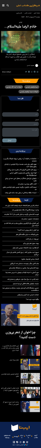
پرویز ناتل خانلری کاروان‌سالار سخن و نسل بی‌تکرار (22, 169)
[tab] (26, 200)
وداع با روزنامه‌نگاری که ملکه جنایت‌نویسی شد (25, 210)
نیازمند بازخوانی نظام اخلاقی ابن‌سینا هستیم (26, 283)
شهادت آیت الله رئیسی (14, 86)
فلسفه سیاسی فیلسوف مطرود (30, 259)
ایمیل (37, 119)
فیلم (20, 22)
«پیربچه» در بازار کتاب (32, 239)
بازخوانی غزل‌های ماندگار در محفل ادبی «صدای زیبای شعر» (21, 179)
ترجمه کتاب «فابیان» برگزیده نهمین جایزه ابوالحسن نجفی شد (20, 188)
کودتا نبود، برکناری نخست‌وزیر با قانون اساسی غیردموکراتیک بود (23, 174)
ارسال (9, 140)
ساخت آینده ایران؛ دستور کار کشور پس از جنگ (11, 403)
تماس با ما (28, 436)
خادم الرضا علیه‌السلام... (20, 26)
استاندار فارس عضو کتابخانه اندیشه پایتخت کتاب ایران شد (22, 205)
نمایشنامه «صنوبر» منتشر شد (30, 219)
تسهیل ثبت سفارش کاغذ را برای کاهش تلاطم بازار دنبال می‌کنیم (23, 253)
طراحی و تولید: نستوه (18, 445)
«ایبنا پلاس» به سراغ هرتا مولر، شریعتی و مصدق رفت (23, 279)
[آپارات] (27, 442)
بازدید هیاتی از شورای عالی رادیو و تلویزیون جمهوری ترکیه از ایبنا (10, 390)
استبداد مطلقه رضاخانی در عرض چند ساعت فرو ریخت (21, 192)
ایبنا (28, 7)
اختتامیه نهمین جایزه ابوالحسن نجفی (10, 375)
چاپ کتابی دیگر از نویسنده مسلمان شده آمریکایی (24, 263)
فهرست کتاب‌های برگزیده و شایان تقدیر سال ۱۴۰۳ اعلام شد (21, 214)
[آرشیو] (14, 442)
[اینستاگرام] (20, 442)
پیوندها (16, 436)
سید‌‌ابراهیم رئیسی (32, 86)
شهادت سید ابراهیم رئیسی (29, 91)
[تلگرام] (23, 442)
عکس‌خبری (19, 13)
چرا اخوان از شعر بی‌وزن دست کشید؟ (28, 230)
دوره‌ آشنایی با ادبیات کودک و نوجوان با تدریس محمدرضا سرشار (22, 273)
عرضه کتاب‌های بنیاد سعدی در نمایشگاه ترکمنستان (24, 268)
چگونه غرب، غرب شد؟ (32, 299)
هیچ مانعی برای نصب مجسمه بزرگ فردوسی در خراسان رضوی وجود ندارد (20, 165)
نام (38, 110)
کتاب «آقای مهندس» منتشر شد (27, 184)
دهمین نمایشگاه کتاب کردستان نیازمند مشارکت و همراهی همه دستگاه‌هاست (20, 289)
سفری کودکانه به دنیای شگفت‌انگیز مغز (27, 234)
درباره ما (21, 436)
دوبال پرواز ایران (14, 360)
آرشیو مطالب (36, 436)
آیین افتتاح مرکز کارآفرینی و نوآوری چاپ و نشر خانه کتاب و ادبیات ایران (21, 224)
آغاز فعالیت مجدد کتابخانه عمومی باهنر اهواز (26, 248)
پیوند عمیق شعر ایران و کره (31, 243)
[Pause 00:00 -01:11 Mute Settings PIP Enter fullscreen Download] (20, 42)
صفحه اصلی (37, 13)
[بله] (17, 442)
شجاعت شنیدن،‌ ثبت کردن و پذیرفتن (28, 295)
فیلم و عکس (27, 13)
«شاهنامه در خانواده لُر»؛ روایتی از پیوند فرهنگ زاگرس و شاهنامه (20, 159)
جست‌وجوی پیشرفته (7, 436)
